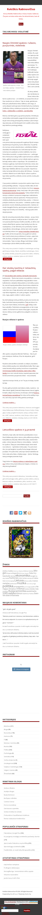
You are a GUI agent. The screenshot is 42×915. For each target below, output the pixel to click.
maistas (35, 581)
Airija (4, 410)
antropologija (9, 479)
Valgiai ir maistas (9, 770)
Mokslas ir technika (10, 743)
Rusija (27, 415)
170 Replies (8, 487)
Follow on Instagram (22, 669)
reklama (36, 254)
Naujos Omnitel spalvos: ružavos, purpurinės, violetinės (19, 44)
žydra (21, 256)
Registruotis (6, 914)
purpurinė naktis (27, 254)
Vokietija (20, 418)
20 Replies (7, 259)
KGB (6, 581)
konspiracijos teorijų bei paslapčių (14, 193)
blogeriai (9, 573)
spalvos (10, 256)
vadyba (12, 593)
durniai (13, 576)
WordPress (13, 894)
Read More (26, 904)
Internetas (22, 578)
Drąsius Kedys (10, 251)
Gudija (8, 413)
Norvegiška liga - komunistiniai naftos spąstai (18, 871)
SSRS (5, 593)
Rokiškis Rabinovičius (21, 9)
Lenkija (30, 413)
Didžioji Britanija (19, 410)
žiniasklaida (14, 595)
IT (4, 740)
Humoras (29, 408)
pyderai (33, 587)
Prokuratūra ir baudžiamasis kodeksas (16, 815)
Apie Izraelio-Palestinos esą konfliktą (16, 843)
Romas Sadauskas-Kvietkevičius (14, 819)
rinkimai (20, 588)
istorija (29, 578)
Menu (21, 24)
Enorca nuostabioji (10, 805)
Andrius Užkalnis (18, 571)
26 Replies (7, 421)
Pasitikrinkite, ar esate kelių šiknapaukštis (17, 850)
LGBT (7, 415)
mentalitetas (18, 481)
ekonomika (23, 575)
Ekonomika (7, 733)
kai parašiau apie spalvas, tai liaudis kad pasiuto (21, 276)
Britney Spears (24, 573)
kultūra (31, 479)
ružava (5, 256)
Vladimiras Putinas (28, 594)
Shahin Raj (28, 894)
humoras (13, 578)
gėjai (4, 413)
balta (16, 479)
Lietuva (11, 415)
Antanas (5, 613)
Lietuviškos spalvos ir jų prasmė (19, 429)
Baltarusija (9, 410)
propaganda (19, 586)
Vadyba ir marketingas (26, 248)
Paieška (21, 911)
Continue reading (9, 402)
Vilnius (19, 593)
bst (4, 626)
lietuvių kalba (28, 581)
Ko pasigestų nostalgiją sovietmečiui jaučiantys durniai (21, 836)
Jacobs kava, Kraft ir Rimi (12, 878)
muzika (21, 583)
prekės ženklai (9, 254)
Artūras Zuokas (28, 571)
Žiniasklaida (8, 774)
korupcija (11, 581)
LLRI (27, 305)
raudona (17, 415)
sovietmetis (31, 591)
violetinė (16, 256)
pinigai (34, 583)
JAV (33, 578)
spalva (5, 484)
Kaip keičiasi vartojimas (11, 864)
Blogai (6, 729)
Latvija (25, 413)
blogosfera (16, 573)
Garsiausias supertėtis (11, 808)
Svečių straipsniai (9, 760)
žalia (21, 484)
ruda (22, 415)
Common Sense (9, 802)
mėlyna (10, 481)
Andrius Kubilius (8, 571)
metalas (6, 583)
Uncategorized (8, 763)
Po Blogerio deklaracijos (12, 868)
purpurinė (18, 254)
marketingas (30, 251)
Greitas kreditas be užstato (13, 812)
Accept (17, 904)
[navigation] (21, 910)
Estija (37, 410)
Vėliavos (8, 418)
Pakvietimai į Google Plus (18, 613)
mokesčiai (13, 584)
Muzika (6, 746)
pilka (24, 481)
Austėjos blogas (9, 791)
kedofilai (23, 251)
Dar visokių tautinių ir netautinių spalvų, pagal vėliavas (19, 269)
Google (32, 576)
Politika (6, 750)
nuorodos (29, 583)
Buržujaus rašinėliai (10, 798)
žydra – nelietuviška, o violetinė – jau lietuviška (18, 111)
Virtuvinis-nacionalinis (11, 875)
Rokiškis (27, 589)
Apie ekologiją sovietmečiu (12, 847)
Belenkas (22, 408)
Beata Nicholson (9, 795)
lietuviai (5, 481)
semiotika (20, 590)
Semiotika (29, 476)
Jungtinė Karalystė (17, 413)
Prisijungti (5, 913)
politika (8, 586)
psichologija (27, 587)
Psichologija (8, 753)
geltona (21, 479)
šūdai (8, 595)
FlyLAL (17, 251)
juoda (26, 479)
